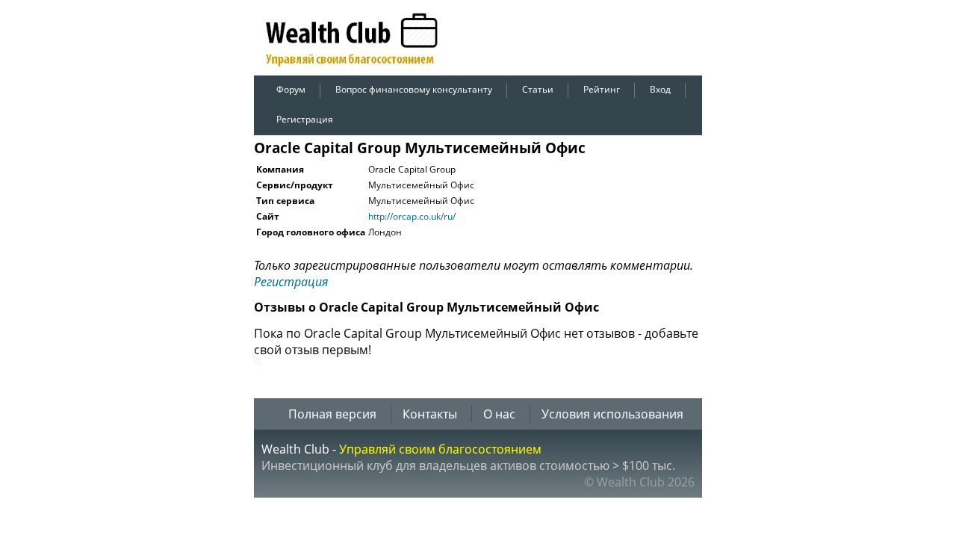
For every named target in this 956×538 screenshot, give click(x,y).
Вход (660, 89)
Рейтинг (601, 89)
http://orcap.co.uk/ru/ (412, 216)
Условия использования (612, 414)
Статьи (537, 89)
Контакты (430, 414)
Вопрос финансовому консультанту (413, 89)
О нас (499, 414)
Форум (290, 89)
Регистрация (304, 119)
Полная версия (332, 414)
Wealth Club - (300, 449)
